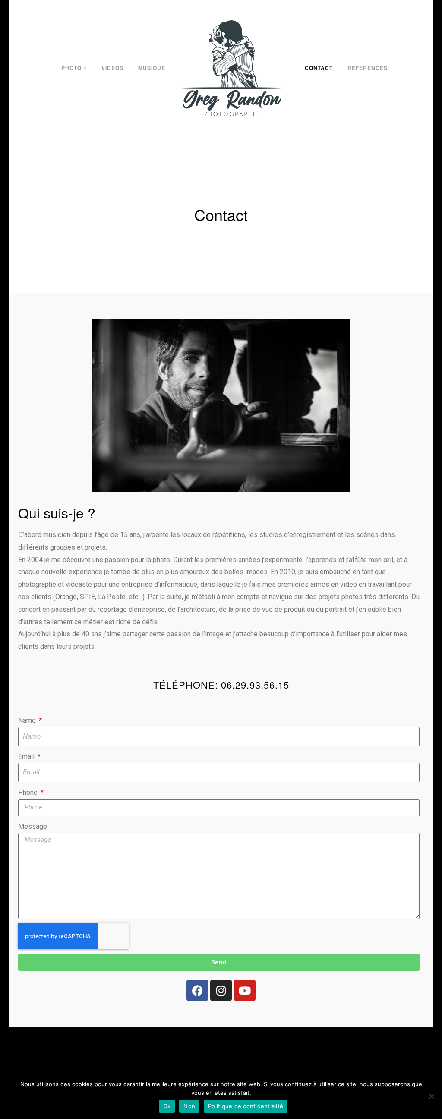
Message (32, 826)
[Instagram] (221, 990)
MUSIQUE (151, 68)
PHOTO (71, 68)
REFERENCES (367, 68)
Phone (28, 792)
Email (27, 756)
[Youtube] (245, 990)
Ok (167, 1106)
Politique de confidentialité (245, 1106)
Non (189, 1106)
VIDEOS (112, 68)
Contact (319, 68)
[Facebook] (197, 990)
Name (28, 720)
